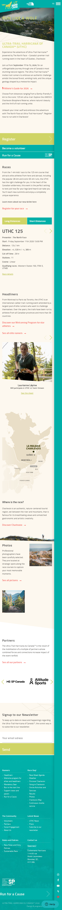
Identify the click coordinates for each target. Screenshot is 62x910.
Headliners (8, 775)
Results (32, 793)
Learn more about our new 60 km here (19, 201)
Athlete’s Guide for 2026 (16, 88)
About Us (7, 830)
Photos (32, 796)
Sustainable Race (11, 851)
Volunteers (8, 821)
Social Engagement (11, 827)
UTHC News (34, 821)
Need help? (32, 846)
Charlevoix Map (35, 800)
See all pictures (10, 580)
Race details (7, 274)
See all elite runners (12, 333)
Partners (7, 824)
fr (53, 4)
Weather (32, 778)
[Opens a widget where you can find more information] (50, 904)
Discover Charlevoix (12, 525)
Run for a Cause (10, 796)
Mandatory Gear (10, 784)
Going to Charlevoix (37, 784)
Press (31, 824)
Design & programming (36, 906)
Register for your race (13, 208)
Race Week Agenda (37, 775)
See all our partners (12, 662)
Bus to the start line (12, 787)
